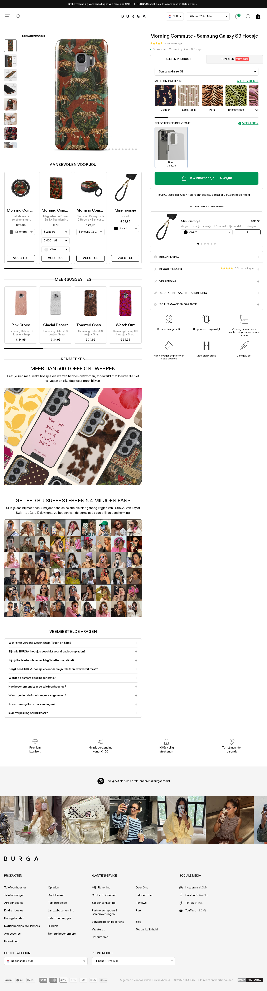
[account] (248, 16)
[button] (166, 43)
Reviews (141, 902)
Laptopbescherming (61, 910)
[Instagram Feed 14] (86, 820)
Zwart (125, 216)
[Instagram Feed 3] (230, 820)
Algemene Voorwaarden (135, 980)
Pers (139, 910)
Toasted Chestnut (92, 325)
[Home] (134, 16)
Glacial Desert (55, 325)
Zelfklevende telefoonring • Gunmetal (21, 218)
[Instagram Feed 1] (133, 820)
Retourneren (100, 937)
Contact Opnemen (104, 895)
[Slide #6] (116, 149)
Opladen (53, 887)
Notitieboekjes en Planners (22, 926)
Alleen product (178, 59)
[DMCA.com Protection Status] (250, 980)
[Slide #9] (126, 149)
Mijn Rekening (101, 887)
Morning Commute (23, 210)
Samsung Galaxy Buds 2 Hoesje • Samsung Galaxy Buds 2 (90, 218)
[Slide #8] (122, 149)
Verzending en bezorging (108, 921)
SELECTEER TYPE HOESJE (172, 123)
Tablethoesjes (57, 902)
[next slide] (10, 151)
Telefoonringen (14, 895)
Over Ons (142, 887)
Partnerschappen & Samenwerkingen (104, 912)
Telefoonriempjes (59, 918)
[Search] (18, 16)
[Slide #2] (102, 149)
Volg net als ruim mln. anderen (139, 781)
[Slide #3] (106, 149)
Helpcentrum (144, 895)
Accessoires (12, 933)
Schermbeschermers (62, 933)
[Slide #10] (129, 149)
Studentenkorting (104, 902)
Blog (138, 921)
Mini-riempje (125, 210)
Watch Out (125, 325)
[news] (237, 16)
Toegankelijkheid (147, 929)
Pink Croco (20, 325)
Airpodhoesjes (13, 902)
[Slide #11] (133, 149)
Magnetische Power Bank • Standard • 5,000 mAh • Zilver (55, 218)
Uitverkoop (11, 941)
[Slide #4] (109, 149)
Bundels (234, 59)
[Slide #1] (99, 149)
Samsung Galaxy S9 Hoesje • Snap (21, 333)
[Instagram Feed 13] (38, 820)
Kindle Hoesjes (13, 910)
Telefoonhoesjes (15, 887)
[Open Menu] (7, 16)
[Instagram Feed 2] (181, 820)
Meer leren (250, 123)
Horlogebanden (14, 918)
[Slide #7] (119, 149)
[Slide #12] (136, 149)
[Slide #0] (96, 149)
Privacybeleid (161, 980)
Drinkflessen (56, 895)
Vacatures (98, 929)
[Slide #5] (112, 149)
